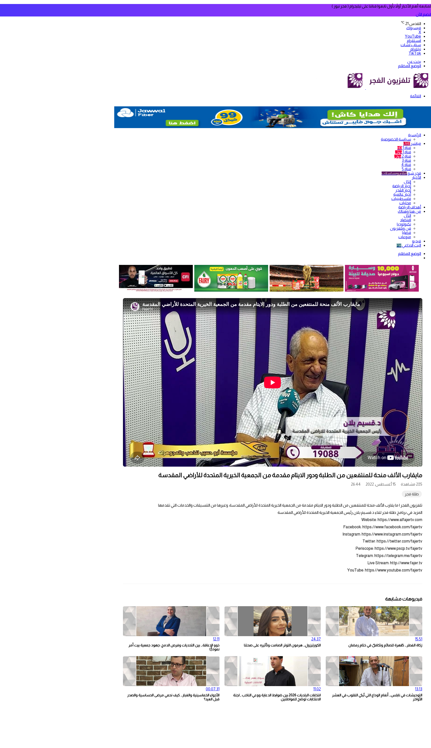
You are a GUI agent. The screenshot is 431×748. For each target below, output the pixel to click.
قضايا (406, 232)
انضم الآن (423, 14)
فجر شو (401, 173)
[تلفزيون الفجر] (365, 88)
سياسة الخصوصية (396, 139)
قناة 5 (406, 169)
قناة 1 (404, 148)
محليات (405, 203)
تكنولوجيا (404, 224)
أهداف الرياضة (409, 207)
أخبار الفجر (403, 190)
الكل (407, 182)
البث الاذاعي (409, 245)
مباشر (412, 143)
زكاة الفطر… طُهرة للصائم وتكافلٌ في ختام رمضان (385, 645)
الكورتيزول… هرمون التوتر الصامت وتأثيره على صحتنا (282, 645)
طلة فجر (412, 494)
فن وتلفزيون (400, 228)
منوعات (404, 237)
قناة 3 (406, 160)
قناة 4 (406, 165)
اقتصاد (405, 220)
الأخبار (416, 177)
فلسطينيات (401, 198)
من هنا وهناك (409, 211)
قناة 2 (402, 156)
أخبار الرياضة (401, 186)
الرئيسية (414, 135)
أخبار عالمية (402, 194)
